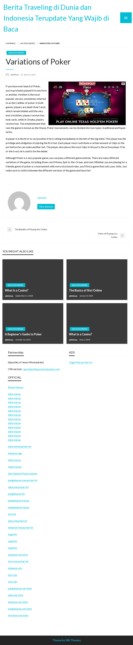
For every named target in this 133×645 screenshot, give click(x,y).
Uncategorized (27, 43)
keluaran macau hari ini (20, 527)
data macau (14, 398)
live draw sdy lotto (18, 615)
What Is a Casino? (16, 290)
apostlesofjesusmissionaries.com (41, 369)
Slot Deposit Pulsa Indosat (22, 473)
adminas (14, 74)
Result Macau (15, 387)
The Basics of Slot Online (85, 290)
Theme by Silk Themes (66, 640)
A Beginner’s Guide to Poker (23, 334)
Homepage (10, 43)
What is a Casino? (80, 334)
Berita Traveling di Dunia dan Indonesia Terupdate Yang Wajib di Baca (56, 18)
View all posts (46, 206)
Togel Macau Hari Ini (80, 362)
